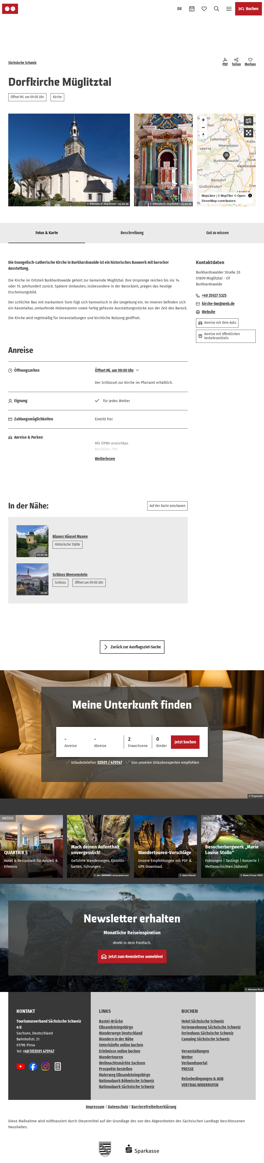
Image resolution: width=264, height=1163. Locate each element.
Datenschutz (118, 1107)
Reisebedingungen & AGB (203, 1078)
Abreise (100, 745)
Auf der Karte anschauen (167, 506)
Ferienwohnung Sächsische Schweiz (211, 1027)
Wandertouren (111, 1057)
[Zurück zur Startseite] (10, 9)
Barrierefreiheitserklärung (153, 1107)
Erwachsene (138, 745)
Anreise (70, 745)
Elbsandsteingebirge (116, 1027)
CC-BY (44, 593)
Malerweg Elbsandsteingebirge (124, 1075)
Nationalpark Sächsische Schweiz (126, 1086)
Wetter (187, 1057)
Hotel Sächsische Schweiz (203, 1021)
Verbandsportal (194, 1063)
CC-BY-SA (123, 204)
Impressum (95, 1107)
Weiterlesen (105, 458)
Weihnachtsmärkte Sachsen (122, 1063)
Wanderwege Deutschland (120, 1033)
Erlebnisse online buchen (119, 1051)
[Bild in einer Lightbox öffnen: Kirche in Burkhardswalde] (69, 160)
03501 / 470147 (109, 762)
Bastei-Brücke (111, 1021)
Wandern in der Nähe (116, 1039)
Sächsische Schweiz (22, 63)
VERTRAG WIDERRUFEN (200, 1085)
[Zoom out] (203, 127)
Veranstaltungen (195, 1051)
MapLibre (208, 195)
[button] (251, 1157)
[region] (226, 160)
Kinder (161, 745)
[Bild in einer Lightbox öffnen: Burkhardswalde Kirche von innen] (163, 160)
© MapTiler (225, 195)
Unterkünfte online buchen (121, 1045)
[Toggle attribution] (250, 195)
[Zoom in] (203, 120)
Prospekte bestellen (115, 1069)
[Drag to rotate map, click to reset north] (203, 135)
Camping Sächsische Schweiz (205, 1039)
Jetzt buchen (185, 742)
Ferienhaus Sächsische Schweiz (207, 1033)
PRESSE (188, 1069)
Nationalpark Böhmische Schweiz (126, 1081)
